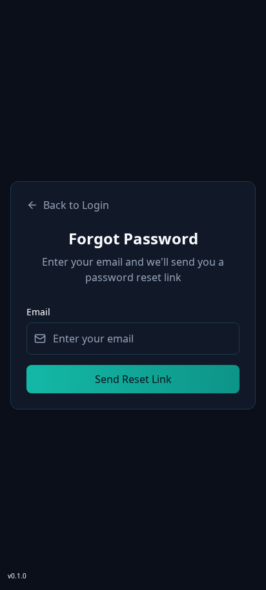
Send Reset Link (133, 379)
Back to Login (76, 205)
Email (38, 312)
